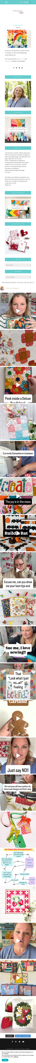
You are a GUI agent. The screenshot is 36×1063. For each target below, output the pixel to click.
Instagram (8, 61)
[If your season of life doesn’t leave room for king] (18, 941)
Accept (5, 1060)
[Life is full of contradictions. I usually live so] (18, 459)
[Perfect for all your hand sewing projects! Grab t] (18, 385)
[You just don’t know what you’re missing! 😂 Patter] (18, 793)
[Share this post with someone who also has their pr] (18, 311)
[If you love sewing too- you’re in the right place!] (18, 644)
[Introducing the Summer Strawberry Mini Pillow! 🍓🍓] (18, 1015)
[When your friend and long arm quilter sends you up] (18, 348)
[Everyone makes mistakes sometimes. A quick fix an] (18, 533)
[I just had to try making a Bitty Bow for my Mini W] (18, 830)
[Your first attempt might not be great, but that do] (18, 496)
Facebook (21, 59)
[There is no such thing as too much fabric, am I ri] (18, 755)
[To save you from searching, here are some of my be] (18, 570)
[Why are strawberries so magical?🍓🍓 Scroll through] (18, 904)
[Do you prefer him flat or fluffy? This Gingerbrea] (18, 718)
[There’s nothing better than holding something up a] (18, 681)
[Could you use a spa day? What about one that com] (18, 422)
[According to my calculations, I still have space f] (18, 867)
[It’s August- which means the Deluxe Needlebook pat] (18, 607)
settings (16, 1057)
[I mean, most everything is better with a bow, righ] (18, 978)
